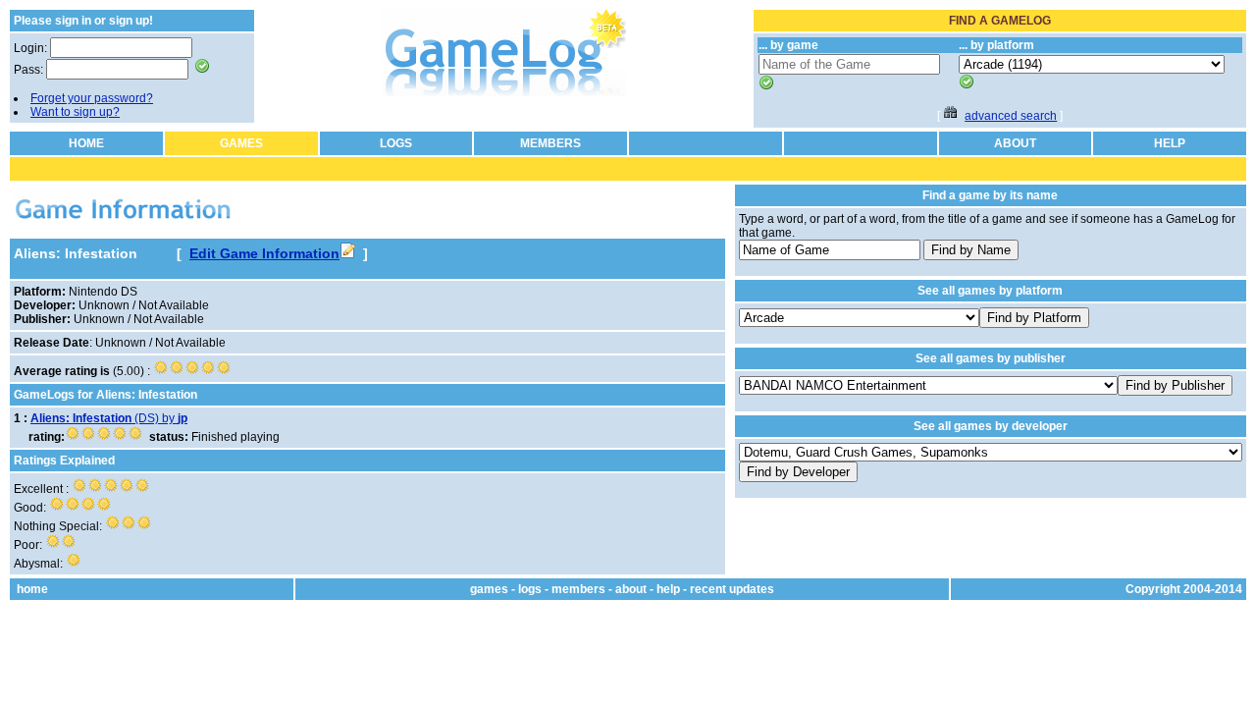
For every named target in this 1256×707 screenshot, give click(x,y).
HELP (1169, 143)
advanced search (1011, 116)
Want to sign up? (75, 112)
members (578, 589)
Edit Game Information (264, 253)
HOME (86, 143)
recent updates (732, 589)
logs (530, 589)
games (489, 589)
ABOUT (1015, 143)
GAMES (241, 143)
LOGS (396, 143)
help (668, 589)
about (631, 589)
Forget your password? (91, 98)
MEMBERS (550, 143)
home (32, 589)
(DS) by (108, 418)
